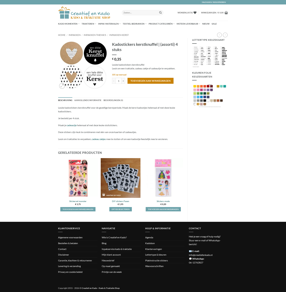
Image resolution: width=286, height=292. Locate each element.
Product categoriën (161, 23)
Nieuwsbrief (108, 260)
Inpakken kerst (119, 34)
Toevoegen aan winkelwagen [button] (78, 209)
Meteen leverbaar (187, 23)
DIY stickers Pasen (120, 201)
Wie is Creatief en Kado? (114, 237)
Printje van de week (112, 271)
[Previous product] (225, 35)
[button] (214, 12)
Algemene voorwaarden (70, 237)
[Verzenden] (160, 12)
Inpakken (75, 34)
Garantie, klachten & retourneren (75, 260)
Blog (104, 243)
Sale (214, 23)
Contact (62, 249)
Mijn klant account (111, 254)
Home (61, 34)
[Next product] (219, 35)
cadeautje (72, 125)
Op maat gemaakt (111, 266)
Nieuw (206, 23)
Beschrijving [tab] (65, 100)
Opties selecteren (121, 209)
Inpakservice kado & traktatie (117, 249)
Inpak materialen (108, 23)
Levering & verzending (69, 266)
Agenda (149, 237)
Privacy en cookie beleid (70, 271)
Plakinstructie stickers (156, 260)
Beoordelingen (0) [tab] (113, 100)
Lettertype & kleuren (155, 254)
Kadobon (150, 243)
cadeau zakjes (99, 139)
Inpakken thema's (95, 34)
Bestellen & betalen (68, 243)
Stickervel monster (78, 201)
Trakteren (88, 23)
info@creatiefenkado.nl (201, 254)
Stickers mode (163, 201)
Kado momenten (68, 23)
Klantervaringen (153, 249)
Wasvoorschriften (154, 266)
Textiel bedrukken (133, 23)
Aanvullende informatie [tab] (87, 100)
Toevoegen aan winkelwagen (150, 80)
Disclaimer (63, 254)
